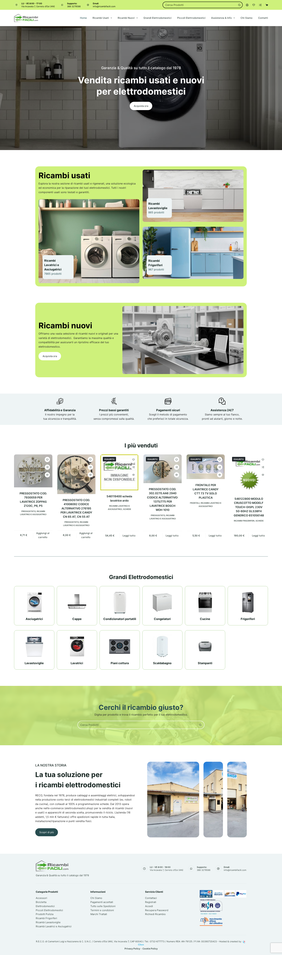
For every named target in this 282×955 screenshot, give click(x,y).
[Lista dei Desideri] (253, 5)
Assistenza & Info (221, 17)
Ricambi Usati (101, 17)
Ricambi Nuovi (126, 17)
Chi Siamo (246, 17)
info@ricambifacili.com (104, 6)
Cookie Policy (150, 948)
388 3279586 (74, 6)
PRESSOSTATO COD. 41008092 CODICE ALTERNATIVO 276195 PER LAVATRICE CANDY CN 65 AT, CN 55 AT (76, 508)
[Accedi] (247, 5)
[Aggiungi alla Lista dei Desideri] (47, 459)
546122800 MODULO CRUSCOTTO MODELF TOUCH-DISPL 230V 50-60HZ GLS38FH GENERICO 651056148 (249, 507)
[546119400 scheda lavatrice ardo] (119, 472)
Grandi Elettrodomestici (157, 17)
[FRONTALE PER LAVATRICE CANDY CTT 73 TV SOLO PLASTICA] (206, 466)
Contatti (263, 17)
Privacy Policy (132, 948)
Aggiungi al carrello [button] (42, 535)
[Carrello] (267, 5)
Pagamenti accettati (101, 902)
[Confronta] (260, 5)
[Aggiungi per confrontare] (47, 467)
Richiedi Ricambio (155, 914)
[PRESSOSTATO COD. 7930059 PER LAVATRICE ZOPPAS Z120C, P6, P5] (33, 470)
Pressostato (28, 511)
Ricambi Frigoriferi (244, 521)
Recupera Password (156, 910)
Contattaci (151, 898)
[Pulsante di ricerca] (239, 5)
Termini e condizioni (102, 910)
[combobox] (199, 5)
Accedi (149, 906)
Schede (127, 509)
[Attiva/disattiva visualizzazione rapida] (47, 474)
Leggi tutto (129, 535)
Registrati (150, 902)
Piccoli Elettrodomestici (191, 17)
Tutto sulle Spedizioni (103, 906)
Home (83, 17)
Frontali (195, 503)
